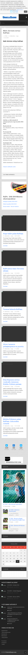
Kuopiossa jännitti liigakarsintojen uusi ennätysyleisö (13, 620)
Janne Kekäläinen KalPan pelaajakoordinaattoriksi (14, 613)
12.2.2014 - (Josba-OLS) (13, 585)
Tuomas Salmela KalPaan (12, 309)
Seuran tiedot (6, 206)
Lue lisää (5, 245)
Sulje (26, 11)
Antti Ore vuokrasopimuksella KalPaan (15, 607)
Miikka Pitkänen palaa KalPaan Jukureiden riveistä (12, 421)
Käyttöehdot (4, 630)
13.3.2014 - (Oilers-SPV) (13, 596)
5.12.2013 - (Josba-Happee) (14, 591)
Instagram (4, 642)
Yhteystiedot (5, 637)
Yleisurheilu (7, 506)
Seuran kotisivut (15, 206)
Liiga (17, 36)
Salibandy (11, 587)
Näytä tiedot (20, 9)
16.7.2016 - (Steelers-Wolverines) (14, 510)
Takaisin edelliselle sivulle (9, 166)
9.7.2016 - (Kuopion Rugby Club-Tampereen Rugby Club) (17, 519)
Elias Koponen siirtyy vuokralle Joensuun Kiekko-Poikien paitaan (12, 382)
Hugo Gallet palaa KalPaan (13, 234)
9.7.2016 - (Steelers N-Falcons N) (17, 526)
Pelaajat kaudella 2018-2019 (10, 201)
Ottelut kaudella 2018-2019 (9, 204)
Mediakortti (4, 634)
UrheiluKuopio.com (10, 652)
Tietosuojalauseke (6, 632)
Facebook (4, 640)
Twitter (3, 644)
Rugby (11, 522)
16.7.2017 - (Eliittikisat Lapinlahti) (12, 504)
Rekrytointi (4, 635)
